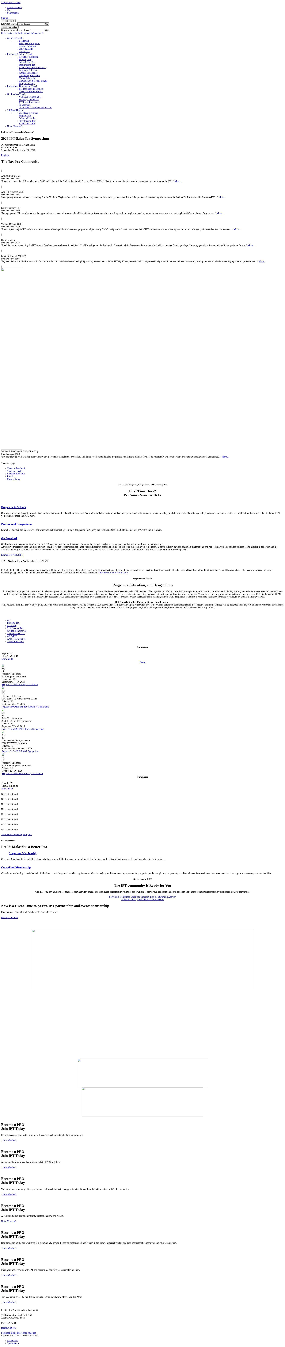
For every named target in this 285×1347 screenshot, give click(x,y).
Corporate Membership (23, 853)
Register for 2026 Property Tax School (20, 684)
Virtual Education (27, 78)
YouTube (31, 1333)
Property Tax (25, 59)
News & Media (26, 49)
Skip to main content (10, 2)
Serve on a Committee (119, 897)
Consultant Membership (16, 867)
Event (142, 662)
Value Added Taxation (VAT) (32, 67)
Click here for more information (113, 572)
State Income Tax (27, 65)
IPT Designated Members (31, 89)
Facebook (5, 1333)
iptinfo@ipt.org (8, 1328)
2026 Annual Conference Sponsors (35, 107)
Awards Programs (27, 46)
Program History (27, 83)
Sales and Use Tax (27, 118)
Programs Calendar (28, 70)
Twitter (23, 1333)
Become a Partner (9, 917)
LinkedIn (15, 1333)
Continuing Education (29, 75)
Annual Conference (28, 73)
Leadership (24, 40)
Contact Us (24, 51)
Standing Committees (29, 99)
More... (178, 181)
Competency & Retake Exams (33, 81)
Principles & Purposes (29, 43)
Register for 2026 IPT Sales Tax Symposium (22, 729)
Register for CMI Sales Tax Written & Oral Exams (25, 706)
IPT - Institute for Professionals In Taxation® (22, 33)
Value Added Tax (27, 123)
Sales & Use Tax (27, 62)
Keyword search (9, 24)
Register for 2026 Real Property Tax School (22, 773)
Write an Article (128, 899)
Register (5, 155)
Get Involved (9, 538)
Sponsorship (25, 105)
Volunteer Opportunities (30, 97)
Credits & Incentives (28, 57)
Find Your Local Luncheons (150, 899)
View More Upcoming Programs (16, 834)
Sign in (4, 18)
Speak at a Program (140, 897)
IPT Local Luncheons (29, 102)
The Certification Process (31, 91)
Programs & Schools (13, 507)
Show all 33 (7, 659)
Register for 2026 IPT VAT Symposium (20, 751)
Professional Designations (16, 524)
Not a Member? (9, 1140)
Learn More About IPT (12, 555)
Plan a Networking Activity (163, 897)
